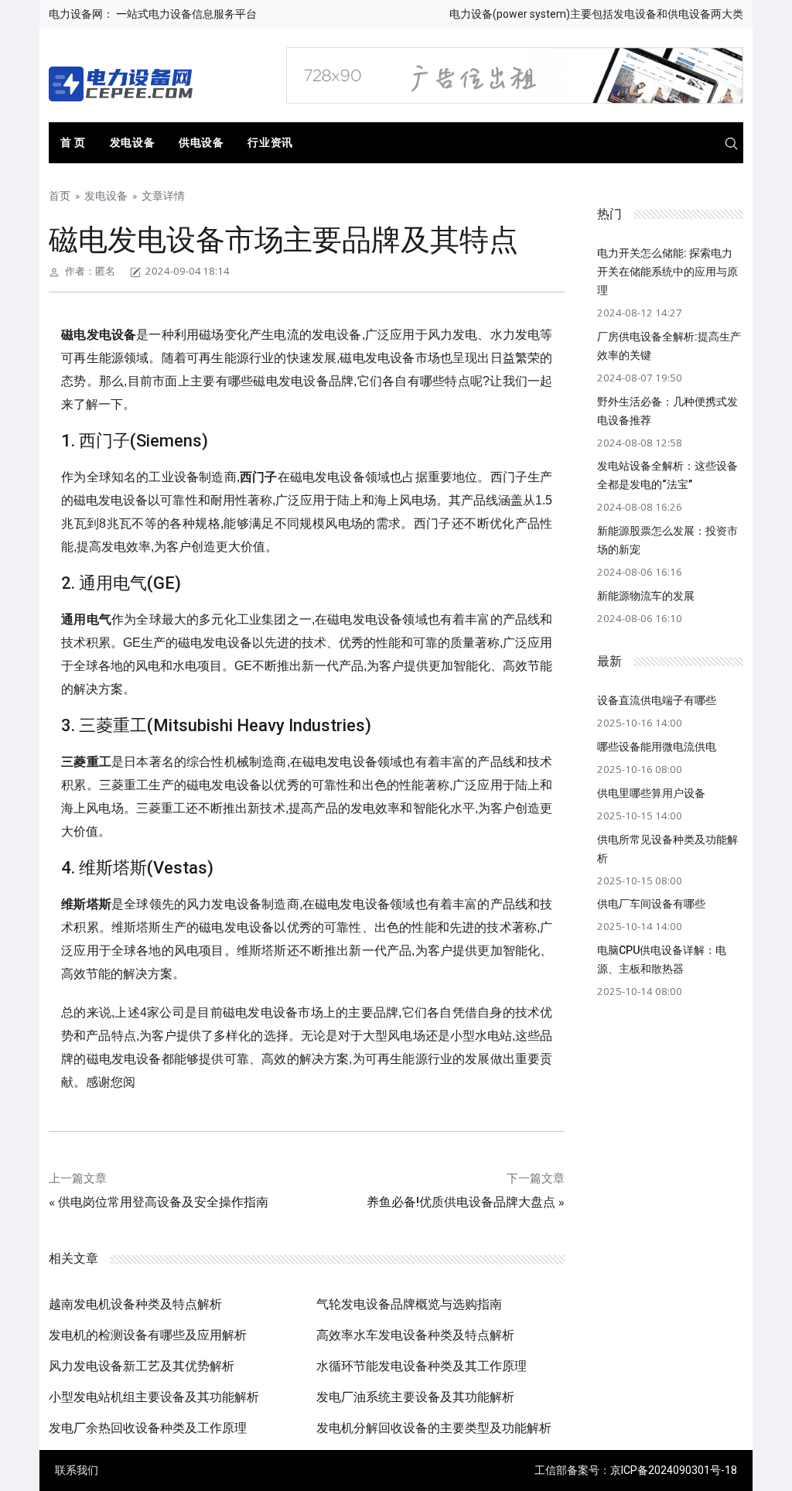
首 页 (73, 142)
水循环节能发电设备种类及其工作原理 (421, 1366)
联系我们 (76, 1470)
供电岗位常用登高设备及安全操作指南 (163, 1202)
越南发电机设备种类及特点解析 (135, 1304)
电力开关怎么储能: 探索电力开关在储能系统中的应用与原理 (667, 271)
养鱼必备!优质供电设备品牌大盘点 (461, 1202)
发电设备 (132, 142)
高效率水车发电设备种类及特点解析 (415, 1335)
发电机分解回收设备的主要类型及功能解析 (433, 1428)
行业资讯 (270, 142)
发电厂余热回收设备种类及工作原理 (148, 1428)
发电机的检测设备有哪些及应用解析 (148, 1335)
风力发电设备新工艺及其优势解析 (141, 1366)
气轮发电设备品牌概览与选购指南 (409, 1304)
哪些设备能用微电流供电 (656, 746)
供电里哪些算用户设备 (651, 793)
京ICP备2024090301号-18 (673, 1470)
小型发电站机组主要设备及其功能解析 (154, 1397)
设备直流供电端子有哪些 (656, 700)
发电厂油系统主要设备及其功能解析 (415, 1397)
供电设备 (201, 142)
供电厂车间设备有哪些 (651, 904)
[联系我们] (514, 74)
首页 (59, 196)
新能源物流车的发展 (646, 596)
